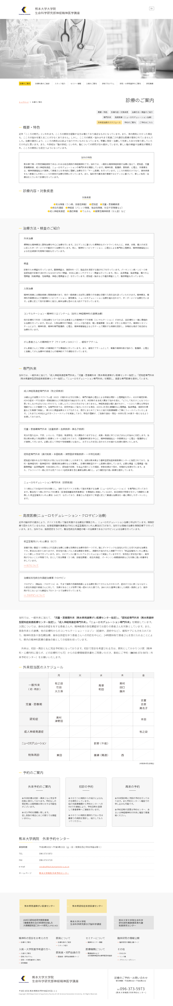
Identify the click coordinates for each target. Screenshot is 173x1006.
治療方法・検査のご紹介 (142, 112)
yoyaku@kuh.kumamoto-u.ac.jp (54, 866)
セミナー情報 (76, 83)
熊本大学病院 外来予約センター (54, 873)
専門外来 (107, 117)
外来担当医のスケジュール (109, 122)
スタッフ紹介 (60, 83)
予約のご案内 (130, 122)
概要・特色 (102, 112)
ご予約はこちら (146, 122)
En (152, 8)
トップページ (24, 102)
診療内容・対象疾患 (119, 112)
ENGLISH (122, 953)
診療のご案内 (25, 83)
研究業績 (149, 83)
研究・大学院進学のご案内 (130, 83)
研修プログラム (108, 83)
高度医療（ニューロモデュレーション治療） (134, 117)
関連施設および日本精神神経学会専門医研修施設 (100, 954)
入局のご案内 (91, 83)
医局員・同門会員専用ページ (68, 956)
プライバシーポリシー (127, 960)
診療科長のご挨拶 (42, 83)
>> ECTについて (31, 565)
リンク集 (122, 956)
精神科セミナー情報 (95, 942)
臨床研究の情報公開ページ (129, 942)
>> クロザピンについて (34, 595)
